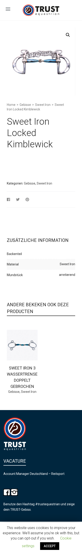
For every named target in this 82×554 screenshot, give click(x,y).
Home (11, 105)
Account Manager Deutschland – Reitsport (33, 474)
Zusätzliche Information (38, 240)
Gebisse (25, 105)
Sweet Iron (43, 105)
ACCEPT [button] (50, 546)
